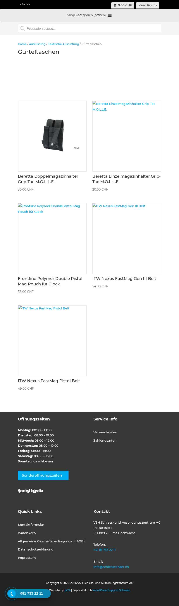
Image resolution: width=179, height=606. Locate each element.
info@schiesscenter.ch (111, 567)
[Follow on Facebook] (19, 492)
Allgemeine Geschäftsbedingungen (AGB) (51, 541)
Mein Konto (147, 5)
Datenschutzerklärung (35, 549)
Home (22, 44)
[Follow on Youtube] (34, 492)
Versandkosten (105, 432)
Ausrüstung (37, 44)
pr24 (67, 590)
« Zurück (25, 4)
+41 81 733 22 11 (104, 550)
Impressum (27, 558)
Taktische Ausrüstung (63, 44)
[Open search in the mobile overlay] (89, 28)
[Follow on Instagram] (27, 492)
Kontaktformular (31, 525)
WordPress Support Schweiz (111, 590)
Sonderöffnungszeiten (42, 475)
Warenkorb (27, 533)
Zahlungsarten (105, 441)
